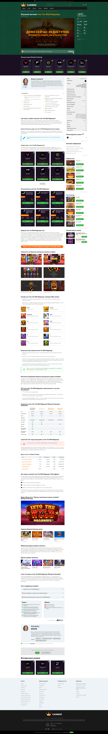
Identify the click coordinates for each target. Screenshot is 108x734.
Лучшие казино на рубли (25, 697)
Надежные (23, 691)
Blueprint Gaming (24, 541)
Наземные (41, 693)
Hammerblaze (78, 209)
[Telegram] (62, 620)
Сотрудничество (61, 683)
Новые (22, 683)
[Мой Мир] (59, 620)
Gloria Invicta (78, 160)
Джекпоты (23, 689)
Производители (42, 683)
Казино (24, 8)
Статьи (40, 8)
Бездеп (22, 196)
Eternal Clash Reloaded (60, 409)
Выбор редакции (24, 215)
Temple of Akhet (79, 185)
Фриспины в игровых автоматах (72, 149)
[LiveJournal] (57, 620)
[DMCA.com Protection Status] (53, 725)
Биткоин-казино (24, 702)
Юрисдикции (41, 697)
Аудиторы (41, 701)
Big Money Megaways (25, 466)
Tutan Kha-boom (79, 215)
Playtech (22, 569)
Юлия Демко (26, 87)
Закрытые (23, 687)
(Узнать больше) (66, 732)
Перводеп (53, 215)
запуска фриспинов (32, 368)
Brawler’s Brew (78, 179)
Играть (27, 179)
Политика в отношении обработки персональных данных (81, 688)
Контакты (78, 693)
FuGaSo (55, 568)
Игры (29, 8)
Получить (28, 221)
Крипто (40, 687)
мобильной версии (59, 551)
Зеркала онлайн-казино (25, 699)
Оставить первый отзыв (81, 15)
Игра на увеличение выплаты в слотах (73, 151)
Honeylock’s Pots (79, 166)
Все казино (42, 183)
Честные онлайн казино (25, 695)
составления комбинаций (59, 447)
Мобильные (41, 702)
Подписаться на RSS (57, 729)
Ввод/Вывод (41, 685)
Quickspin (77, 168)
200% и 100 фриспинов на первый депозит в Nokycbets (81, 239)
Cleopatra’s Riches (25, 468)
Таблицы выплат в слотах (71, 153)
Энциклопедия (23, 704)
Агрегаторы (41, 691)
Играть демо (80, 164)
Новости (52, 8)
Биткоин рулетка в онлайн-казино (73, 146)
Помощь (77, 691)
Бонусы (34, 8)
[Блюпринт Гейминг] (85, 81)
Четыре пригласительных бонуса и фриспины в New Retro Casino (81, 233)
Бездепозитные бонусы (25, 701)
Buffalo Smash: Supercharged (51, 409)
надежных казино (47, 123)
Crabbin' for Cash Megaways (27, 464)
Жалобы (46, 8)
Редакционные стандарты (81, 695)
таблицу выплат (24, 491)
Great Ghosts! (42, 408)
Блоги (40, 704)
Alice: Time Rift (78, 221)
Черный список (24, 685)
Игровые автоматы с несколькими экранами (74, 148)
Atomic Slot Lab (35, 568)
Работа (59, 685)
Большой (38, 215)
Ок (71, 732)
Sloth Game (78, 197)
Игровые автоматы (24, 693)
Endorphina (77, 198)
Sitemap (77, 697)
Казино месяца (42, 695)
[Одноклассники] (60, 620)
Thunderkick (78, 174)
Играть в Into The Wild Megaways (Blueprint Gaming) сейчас (42, 246)
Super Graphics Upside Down (27, 459)
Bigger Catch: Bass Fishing (26, 461)
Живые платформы (43, 689)
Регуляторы (41, 699)
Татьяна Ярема (32, 643)
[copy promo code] (27, 69)
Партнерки (60, 687)
